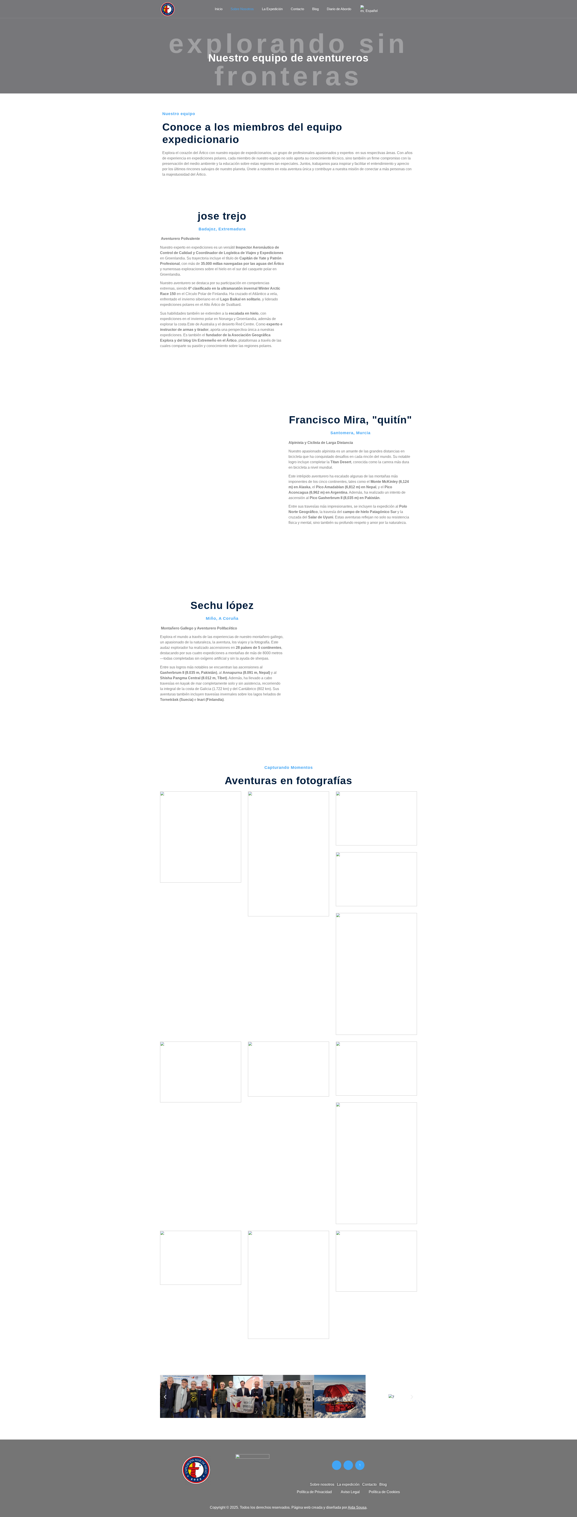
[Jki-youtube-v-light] (360, 1465)
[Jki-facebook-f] (336, 1465)
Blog (315, 9)
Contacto (297, 9)
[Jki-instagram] (348, 1465)
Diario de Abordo (339, 9)
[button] (165, 1397)
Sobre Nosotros (242, 9)
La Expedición (272, 9)
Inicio (218, 9)
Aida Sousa (357, 1507)
